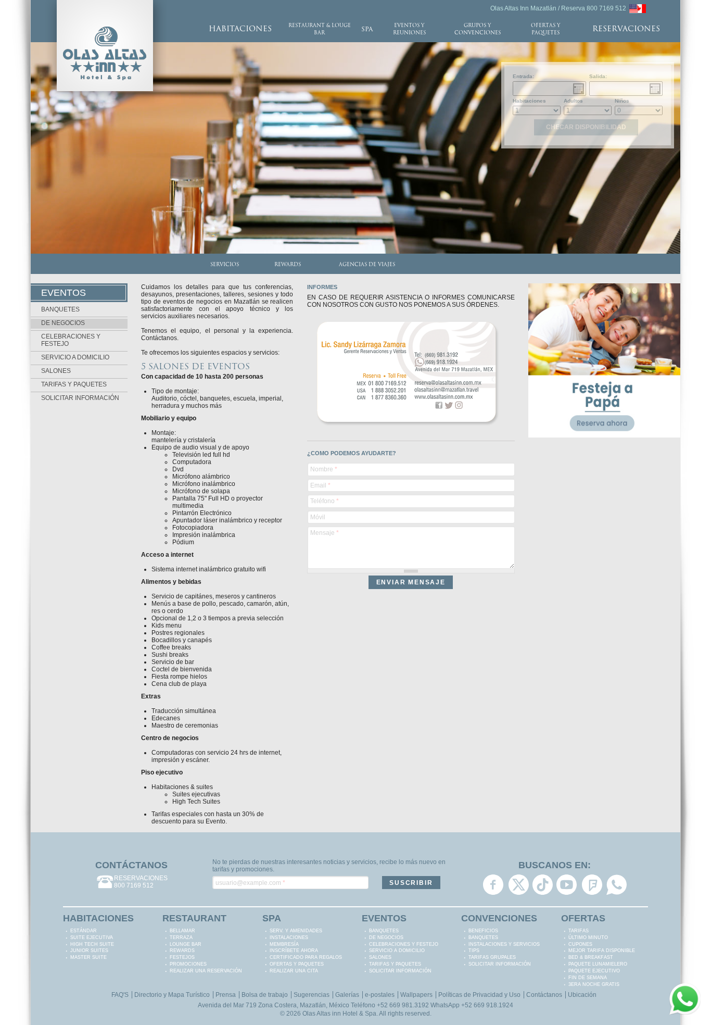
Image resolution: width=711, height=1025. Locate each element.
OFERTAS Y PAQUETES (545, 29)
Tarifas (578, 930)
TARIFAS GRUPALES (492, 957)
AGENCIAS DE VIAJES (367, 264)
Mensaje (324, 532)
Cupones (580, 944)
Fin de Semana (587, 977)
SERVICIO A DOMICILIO (75, 357)
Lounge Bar (185, 944)
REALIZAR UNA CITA (294, 970)
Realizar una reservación (206, 970)
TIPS (473, 950)
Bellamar (182, 930)
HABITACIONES (240, 29)
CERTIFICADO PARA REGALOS (306, 957)
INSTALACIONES (289, 937)
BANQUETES (60, 309)
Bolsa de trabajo (265, 994)
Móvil (317, 517)
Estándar (83, 930)
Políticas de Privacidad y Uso (479, 994)
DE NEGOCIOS (63, 323)
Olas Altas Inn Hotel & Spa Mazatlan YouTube (566, 884)
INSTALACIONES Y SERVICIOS (504, 944)
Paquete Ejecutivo (594, 970)
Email (320, 485)
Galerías (347, 994)
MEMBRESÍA (284, 944)
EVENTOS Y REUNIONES (409, 29)
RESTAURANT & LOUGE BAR (319, 29)
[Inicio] (105, 3)
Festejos (182, 957)
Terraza (181, 937)
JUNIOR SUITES (89, 950)
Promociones (188, 964)
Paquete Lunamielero (597, 964)
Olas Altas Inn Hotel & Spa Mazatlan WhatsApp (616, 884)
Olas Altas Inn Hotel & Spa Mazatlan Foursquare (592, 884)
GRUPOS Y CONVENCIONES (477, 29)
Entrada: (523, 76)
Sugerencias (311, 994)
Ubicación (582, 994)
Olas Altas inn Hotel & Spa (339, 1013)
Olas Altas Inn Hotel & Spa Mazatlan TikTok (542, 884)
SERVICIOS (224, 264)
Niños (622, 101)
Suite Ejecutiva (91, 937)
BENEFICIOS (483, 930)
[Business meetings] (637, 7)
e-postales (380, 994)
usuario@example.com (250, 882)
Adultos (573, 101)
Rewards (182, 950)
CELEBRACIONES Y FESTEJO (403, 944)
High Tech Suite (92, 944)
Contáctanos (544, 994)
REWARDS (287, 264)
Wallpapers (416, 994)
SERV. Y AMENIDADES (296, 930)
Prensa (225, 994)
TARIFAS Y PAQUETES (74, 384)
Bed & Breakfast (590, 957)
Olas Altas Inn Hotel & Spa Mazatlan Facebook (493, 884)
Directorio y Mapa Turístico (172, 994)
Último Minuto (588, 937)
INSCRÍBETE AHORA (294, 950)
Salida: (598, 76)
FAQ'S (120, 994)
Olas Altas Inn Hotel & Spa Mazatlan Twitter (519, 884)
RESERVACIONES (626, 29)
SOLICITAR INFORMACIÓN (80, 398)
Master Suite (88, 957)
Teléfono (324, 501)
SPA (367, 30)
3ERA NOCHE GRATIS (593, 984)
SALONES (56, 370)
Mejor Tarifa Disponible (601, 950)
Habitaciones (529, 101)
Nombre (323, 469)
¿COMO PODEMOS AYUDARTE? (351, 453)
